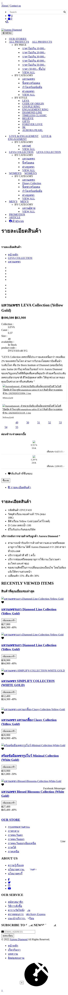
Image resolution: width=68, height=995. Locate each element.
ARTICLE (14, 217)
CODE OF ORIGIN (33, 103)
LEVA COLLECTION (20, 258)
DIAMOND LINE (32, 112)
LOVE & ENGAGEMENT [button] (23, 136)
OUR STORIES (17, 38)
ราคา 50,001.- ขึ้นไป (33, 69)
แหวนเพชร (28, 79)
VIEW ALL (28, 72)
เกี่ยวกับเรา (14, 949)
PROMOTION (17, 214)
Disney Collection (31, 183)
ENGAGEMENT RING (35, 109)
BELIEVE (28, 118)
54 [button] (6, 427)
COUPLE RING (31, 106)
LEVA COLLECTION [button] (21, 152)
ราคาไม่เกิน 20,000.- (33, 52)
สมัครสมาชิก (15, 902)
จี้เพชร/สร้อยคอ (31, 83)
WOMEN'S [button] (15, 173)
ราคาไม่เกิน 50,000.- (33, 64)
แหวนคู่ (26, 145)
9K (24, 127)
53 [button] (60, 422)
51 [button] (38, 422)
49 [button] (17, 422)
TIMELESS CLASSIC (34, 115)
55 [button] (17, 427)
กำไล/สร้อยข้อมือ (32, 87)
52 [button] (49, 422)
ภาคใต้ (12, 847)
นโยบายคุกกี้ (15, 873)
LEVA (25, 100)
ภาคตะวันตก (15, 835)
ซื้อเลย (6, 480)
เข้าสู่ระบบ (18, 221)
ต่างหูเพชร (28, 91)
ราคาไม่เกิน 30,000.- (33, 56)
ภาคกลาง (13, 831)
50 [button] (27, 422)
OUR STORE (10, 819)
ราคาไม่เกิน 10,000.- (33, 48)
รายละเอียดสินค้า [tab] (20, 487)
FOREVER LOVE (32, 124)
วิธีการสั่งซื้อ (15, 906)
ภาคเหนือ (13, 851)
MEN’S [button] (13, 201)
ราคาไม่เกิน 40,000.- (33, 60)
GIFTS (26, 121)
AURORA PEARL (32, 130)
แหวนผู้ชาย (28, 208)
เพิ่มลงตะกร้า (9, 620)
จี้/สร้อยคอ (28, 162)
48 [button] (6, 422)
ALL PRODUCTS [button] (19, 41)
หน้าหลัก (13, 254)
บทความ (13, 953)
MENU (8, 33)
